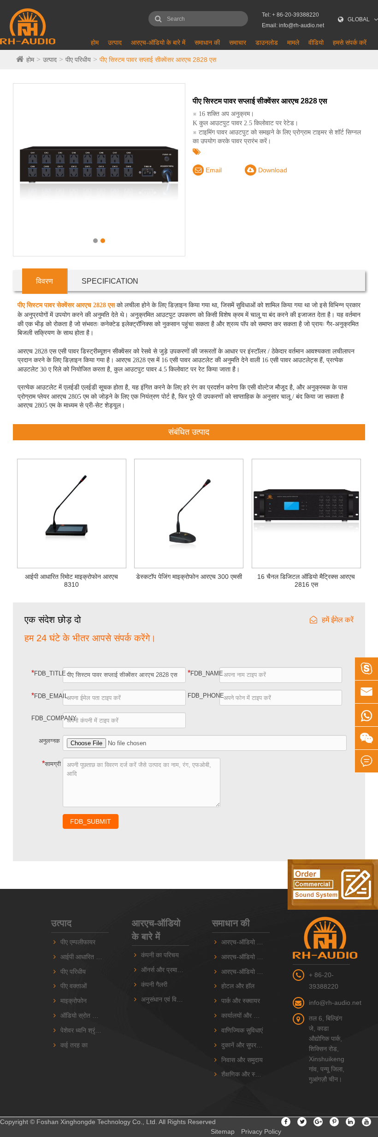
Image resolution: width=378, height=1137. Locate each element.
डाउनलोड (266, 42)
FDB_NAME (204, 673)
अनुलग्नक (49, 740)
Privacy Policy (261, 1131)
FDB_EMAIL (47, 695)
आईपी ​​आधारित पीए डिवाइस (84, 957)
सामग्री (51, 763)
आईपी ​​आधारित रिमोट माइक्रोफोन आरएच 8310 (71, 580)
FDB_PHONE (204, 695)
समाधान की (207, 42)
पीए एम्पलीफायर (77, 942)
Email (213, 170)
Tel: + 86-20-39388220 (290, 15)
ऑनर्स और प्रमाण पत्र (165, 969)
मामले (293, 42)
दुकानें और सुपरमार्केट (245, 1045)
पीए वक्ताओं (73, 986)
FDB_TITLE (47, 673)
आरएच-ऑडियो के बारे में (158, 42)
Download (271, 170)
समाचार (237, 42)
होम (95, 42)
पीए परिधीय (78, 59)
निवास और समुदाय (242, 1060)
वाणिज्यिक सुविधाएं (242, 1030)
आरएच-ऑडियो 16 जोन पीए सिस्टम (245, 957)
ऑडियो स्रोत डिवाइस (84, 1015)
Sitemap (223, 1131)
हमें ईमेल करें (338, 620)
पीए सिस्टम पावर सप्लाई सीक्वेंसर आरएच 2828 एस (158, 59)
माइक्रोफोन (73, 1000)
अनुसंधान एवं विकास (164, 999)
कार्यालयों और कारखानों (245, 1015)
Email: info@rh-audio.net (293, 25)
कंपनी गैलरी (154, 984)
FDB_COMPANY (47, 718)
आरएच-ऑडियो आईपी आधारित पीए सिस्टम (245, 971)
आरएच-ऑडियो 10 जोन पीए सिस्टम (245, 942)
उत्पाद (115, 42)
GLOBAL (359, 19)
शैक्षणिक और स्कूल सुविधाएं (245, 1074)
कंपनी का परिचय (160, 955)
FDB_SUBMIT (90, 821)
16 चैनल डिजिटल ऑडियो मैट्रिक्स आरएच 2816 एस (306, 580)
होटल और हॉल (237, 986)
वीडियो (316, 42)
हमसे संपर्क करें (349, 42)
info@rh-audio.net (335, 1002)
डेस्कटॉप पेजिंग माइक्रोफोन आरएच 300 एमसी (189, 576)
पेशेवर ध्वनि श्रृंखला (83, 1030)
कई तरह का (74, 1045)
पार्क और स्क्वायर (240, 1000)
